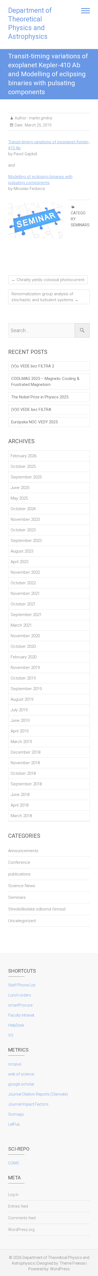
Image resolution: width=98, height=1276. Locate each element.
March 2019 (21, 741)
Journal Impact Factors (28, 1104)
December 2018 (25, 752)
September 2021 (26, 614)
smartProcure (20, 1005)
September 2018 (26, 784)
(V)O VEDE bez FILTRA (31, 409)
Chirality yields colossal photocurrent (47, 279)
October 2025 (23, 466)
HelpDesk (16, 1025)
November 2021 (25, 593)
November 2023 (25, 519)
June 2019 (20, 720)
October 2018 (23, 773)
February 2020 (23, 657)
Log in (13, 1194)
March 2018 (21, 815)
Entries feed (18, 1206)
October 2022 (23, 582)
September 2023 (26, 540)
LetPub (14, 1124)
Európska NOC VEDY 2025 (34, 422)
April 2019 (19, 731)
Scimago (16, 1114)
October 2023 (23, 530)
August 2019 (22, 699)
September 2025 (26, 477)
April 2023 (19, 561)
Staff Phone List (21, 985)
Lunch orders (19, 995)
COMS (13, 1163)
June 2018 (20, 794)
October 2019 (23, 678)
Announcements (23, 850)
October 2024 (23, 508)
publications (19, 874)
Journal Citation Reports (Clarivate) (38, 1094)
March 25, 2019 (37, 125)
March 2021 (21, 625)
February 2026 (23, 455)
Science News (21, 885)
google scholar (21, 1084)
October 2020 (23, 646)
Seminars (80, 225)
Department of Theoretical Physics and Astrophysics (30, 23)
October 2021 (23, 604)
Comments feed (22, 1218)
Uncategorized (22, 920)
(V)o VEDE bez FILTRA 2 (32, 366)
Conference (19, 862)
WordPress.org (21, 1229)
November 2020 (25, 635)
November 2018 (25, 762)
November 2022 (25, 572)
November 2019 (25, 667)
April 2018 (19, 805)
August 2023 (22, 551)
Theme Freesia (72, 1263)
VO (10, 1035)
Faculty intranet (21, 1015)
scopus (15, 1064)
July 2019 (19, 709)
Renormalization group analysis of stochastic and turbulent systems (44, 296)
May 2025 (19, 498)
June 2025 (20, 487)
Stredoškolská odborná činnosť (37, 909)
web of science (21, 1074)
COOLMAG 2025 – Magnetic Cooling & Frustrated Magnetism (45, 381)
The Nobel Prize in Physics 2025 (39, 397)
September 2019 (26, 688)
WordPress (60, 1269)
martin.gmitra (40, 118)
